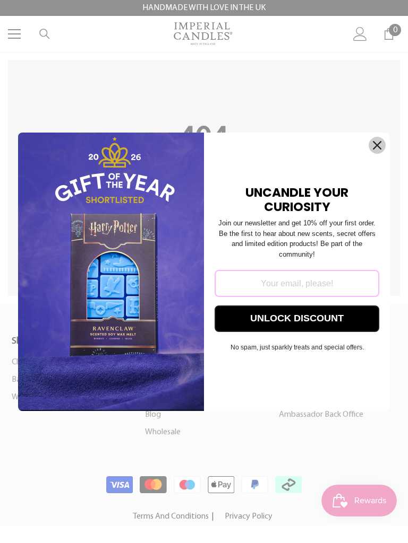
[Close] (377, 145)
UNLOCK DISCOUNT (297, 318)
